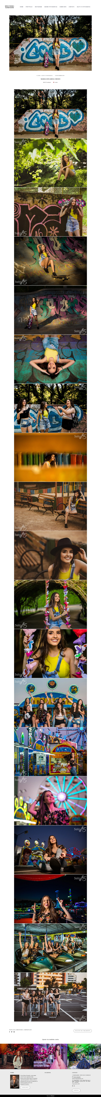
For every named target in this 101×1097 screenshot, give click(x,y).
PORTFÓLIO (29, 6)
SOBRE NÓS (63, 6)
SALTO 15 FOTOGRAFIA (83, 6)
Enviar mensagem (77, 1077)
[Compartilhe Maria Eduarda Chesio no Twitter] (11, 1031)
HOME (21, 6)
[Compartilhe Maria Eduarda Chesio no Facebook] (9, 1031)
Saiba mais (25, 1087)
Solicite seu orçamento (82, 1030)
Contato (76, 1090)
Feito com (50, 1095)
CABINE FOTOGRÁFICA (50, 6)
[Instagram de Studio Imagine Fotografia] (74, 1085)
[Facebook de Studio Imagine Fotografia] (72, 1085)
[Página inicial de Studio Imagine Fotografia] (9, 7)
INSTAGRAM (38, 6)
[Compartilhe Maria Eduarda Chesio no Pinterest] (14, 1031)
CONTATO (71, 6)
